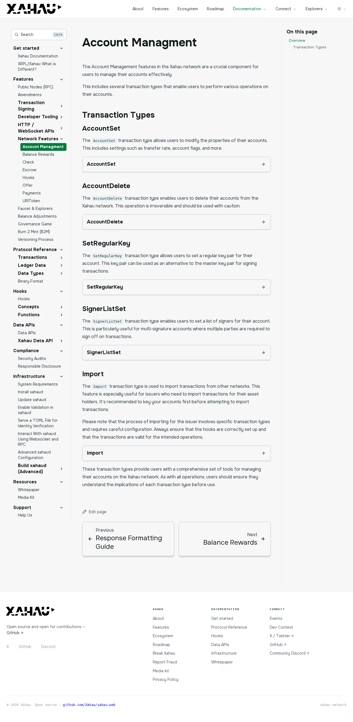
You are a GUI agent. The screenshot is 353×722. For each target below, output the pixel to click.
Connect (283, 8)
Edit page (97, 511)
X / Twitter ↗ (282, 635)
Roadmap (215, 8)
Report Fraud (165, 662)
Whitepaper (222, 662)
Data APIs (220, 644)
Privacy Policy (165, 679)
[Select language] (341, 9)
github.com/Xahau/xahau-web (89, 705)
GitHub (24, 646)
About (138, 8)
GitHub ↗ (15, 632)
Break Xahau (164, 653)
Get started (222, 618)
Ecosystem (188, 8)
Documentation (247, 8)
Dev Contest (281, 627)
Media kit (161, 670)
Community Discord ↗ (289, 653)
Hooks (217, 635)
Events (276, 618)
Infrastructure (224, 653)
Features (161, 8)
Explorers (314, 8)
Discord (48, 646)
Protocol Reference (229, 627)
